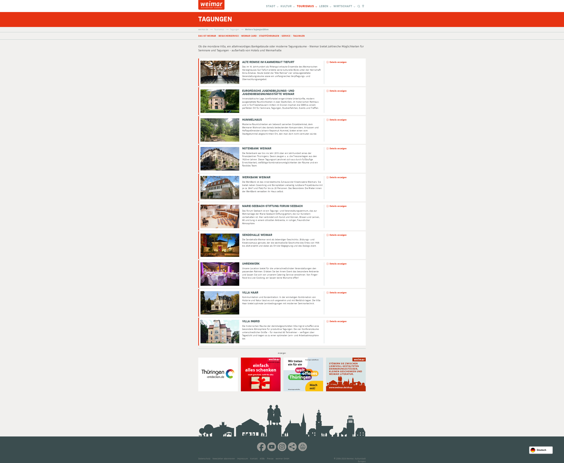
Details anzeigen (338, 62)
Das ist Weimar (207, 36)
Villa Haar (250, 293)
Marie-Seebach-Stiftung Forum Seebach (272, 206)
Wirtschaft (342, 6)
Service (286, 36)
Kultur (286, 6)
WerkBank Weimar (256, 177)
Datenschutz (204, 459)
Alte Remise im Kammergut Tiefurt (268, 62)
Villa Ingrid (251, 321)
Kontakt (254, 459)
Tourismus (305, 6)
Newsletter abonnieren (224, 459)
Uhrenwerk (251, 264)
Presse (270, 459)
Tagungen (234, 30)
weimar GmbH (282, 459)
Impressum (242, 459)
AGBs (262, 459)
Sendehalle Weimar (257, 235)
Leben (323, 6)
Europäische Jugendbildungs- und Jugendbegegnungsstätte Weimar (268, 92)
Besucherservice (229, 36)
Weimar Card (249, 36)
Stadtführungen (269, 36)
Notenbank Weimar (256, 148)
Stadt (270, 6)
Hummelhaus (252, 120)
